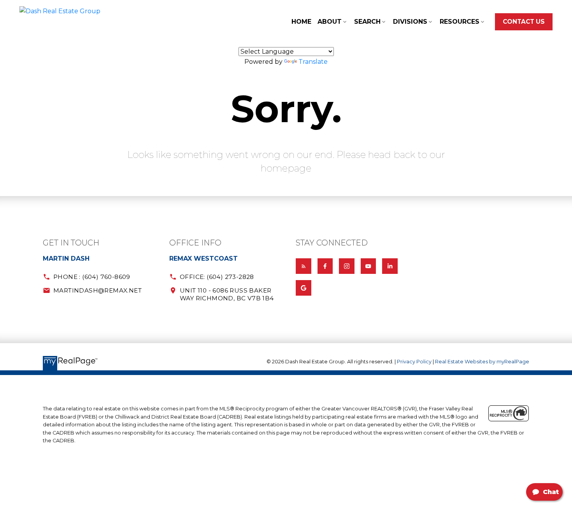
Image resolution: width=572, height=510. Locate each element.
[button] (524, 21)
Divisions (410, 21)
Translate (313, 61)
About (330, 21)
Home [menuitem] (301, 21)
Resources (459, 21)
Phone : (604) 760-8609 (91, 276)
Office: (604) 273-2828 (217, 276)
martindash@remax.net (97, 290)
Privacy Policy (414, 362)
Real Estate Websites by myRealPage (482, 362)
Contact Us (524, 21)
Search (367, 21)
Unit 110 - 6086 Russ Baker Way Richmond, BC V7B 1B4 (227, 294)
